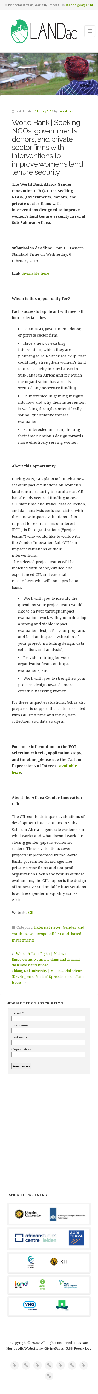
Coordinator (66, 111)
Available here (35, 273)
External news (47, 927)
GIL (31, 912)
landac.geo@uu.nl (79, 5)
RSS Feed (74, 1348)
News (29, 933)
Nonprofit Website (22, 1348)
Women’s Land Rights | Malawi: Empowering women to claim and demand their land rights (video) (46, 959)
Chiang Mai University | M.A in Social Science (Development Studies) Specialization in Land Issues (48, 976)
